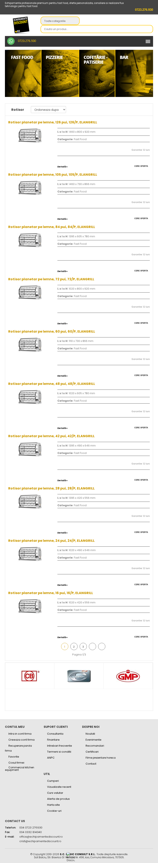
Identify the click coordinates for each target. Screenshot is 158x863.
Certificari (92, 752)
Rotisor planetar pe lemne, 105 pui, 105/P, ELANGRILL (52, 174)
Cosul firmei (16, 763)
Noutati (90, 734)
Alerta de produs (58, 799)
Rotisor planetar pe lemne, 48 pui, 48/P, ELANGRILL (51, 383)
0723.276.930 (27, 41)
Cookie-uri (54, 811)
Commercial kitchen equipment (19, 768)
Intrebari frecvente (59, 746)
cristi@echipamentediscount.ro (40, 841)
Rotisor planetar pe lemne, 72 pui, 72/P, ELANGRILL (51, 279)
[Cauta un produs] (148, 29)
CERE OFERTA (141, 166)
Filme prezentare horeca (101, 757)
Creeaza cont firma (21, 740)
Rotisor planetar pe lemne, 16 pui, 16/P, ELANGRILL (50, 593)
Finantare (53, 740)
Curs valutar (55, 793)
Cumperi (53, 781)
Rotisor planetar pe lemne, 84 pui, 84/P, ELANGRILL (51, 226)
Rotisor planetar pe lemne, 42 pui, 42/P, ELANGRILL (51, 436)
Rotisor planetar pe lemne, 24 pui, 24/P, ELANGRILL (51, 540)
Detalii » (62, 166)
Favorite (13, 757)
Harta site (53, 805)
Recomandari (95, 746)
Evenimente (93, 740)
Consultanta (55, 734)
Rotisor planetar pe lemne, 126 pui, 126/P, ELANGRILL (52, 122)
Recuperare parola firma (18, 748)
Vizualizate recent (59, 787)
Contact (91, 764)
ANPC (51, 758)
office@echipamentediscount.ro (41, 837)
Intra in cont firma (19, 734)
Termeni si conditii (59, 752)
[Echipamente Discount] (21, 25)
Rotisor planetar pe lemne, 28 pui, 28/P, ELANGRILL (51, 488)
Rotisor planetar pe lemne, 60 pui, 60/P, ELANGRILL (51, 331)
